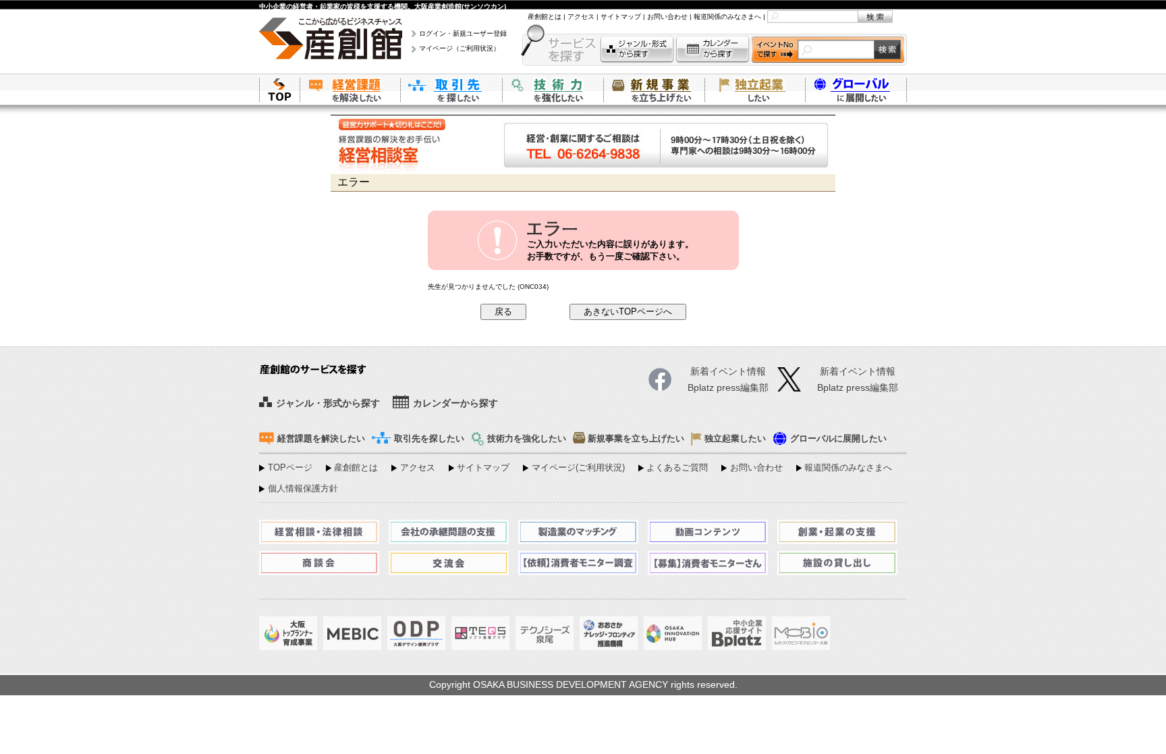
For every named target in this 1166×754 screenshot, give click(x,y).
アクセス (580, 16)
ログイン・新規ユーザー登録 (463, 33)
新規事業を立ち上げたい (653, 89)
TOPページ (290, 468)
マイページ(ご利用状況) (578, 468)
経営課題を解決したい (350, 89)
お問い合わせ (667, 16)
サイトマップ (621, 16)
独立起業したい (755, 89)
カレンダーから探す (712, 49)
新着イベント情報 (857, 372)
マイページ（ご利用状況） (459, 48)
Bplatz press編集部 (857, 388)
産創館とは (544, 16)
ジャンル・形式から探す (637, 49)
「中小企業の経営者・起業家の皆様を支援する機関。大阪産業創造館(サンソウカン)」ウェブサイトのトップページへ (279, 89)
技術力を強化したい (552, 89)
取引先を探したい (451, 89)
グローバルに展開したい (838, 438)
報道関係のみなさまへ (727, 16)
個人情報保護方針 (303, 488)
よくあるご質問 (677, 468)
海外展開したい (856, 89)
